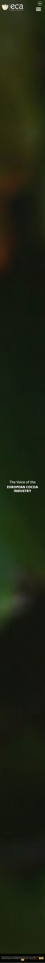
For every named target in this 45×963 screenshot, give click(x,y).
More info (33, 958)
